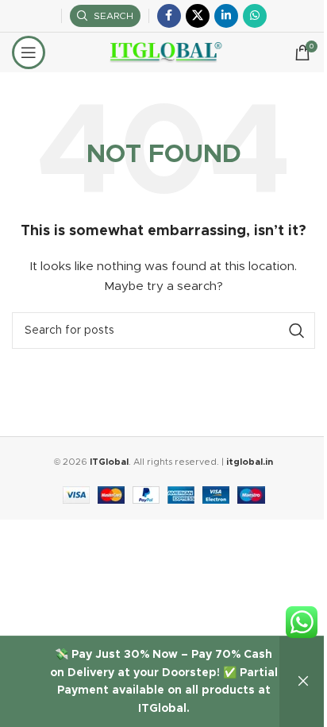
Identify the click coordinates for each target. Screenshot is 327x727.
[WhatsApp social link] (255, 16)
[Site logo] (164, 52)
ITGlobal (109, 462)
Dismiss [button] (303, 681)
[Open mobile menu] (28, 52)
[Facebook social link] (169, 16)
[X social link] (198, 16)
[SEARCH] (297, 330)
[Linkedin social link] (226, 16)
